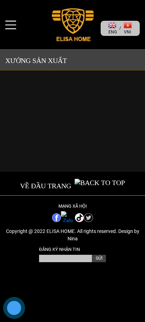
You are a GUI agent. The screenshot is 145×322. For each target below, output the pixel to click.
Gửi (99, 258)
